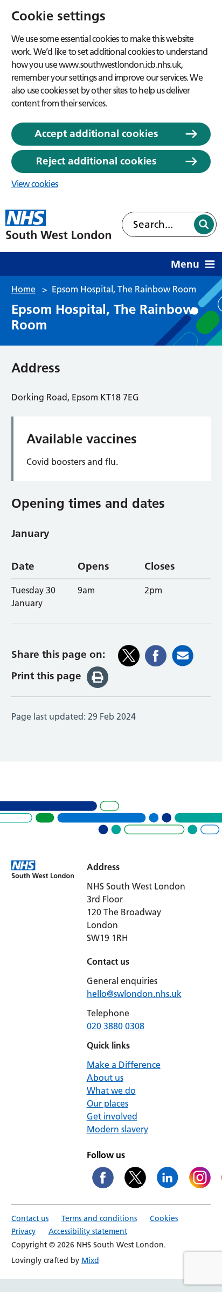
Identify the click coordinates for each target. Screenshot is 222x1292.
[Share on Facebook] (155, 655)
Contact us (29, 1218)
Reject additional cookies (96, 161)
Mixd (90, 1260)
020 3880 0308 (115, 1026)
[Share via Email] (182, 655)
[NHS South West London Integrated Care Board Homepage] (58, 224)
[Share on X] (129, 655)
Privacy (23, 1231)
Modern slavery (117, 1129)
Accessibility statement (87, 1231)
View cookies (34, 183)
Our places (107, 1103)
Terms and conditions (99, 1218)
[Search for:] (157, 224)
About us (105, 1077)
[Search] (204, 224)
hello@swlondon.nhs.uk (134, 993)
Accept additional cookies (96, 133)
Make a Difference (124, 1064)
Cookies (164, 1218)
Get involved (112, 1116)
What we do (111, 1090)
